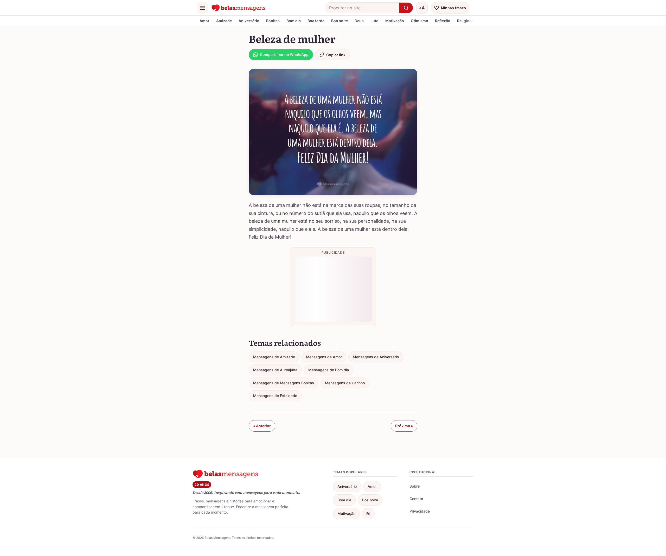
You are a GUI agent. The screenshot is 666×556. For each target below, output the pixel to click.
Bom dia (293, 20)
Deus (359, 20)
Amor (204, 20)
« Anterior (262, 426)
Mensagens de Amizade (274, 357)
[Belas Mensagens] (238, 7)
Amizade (224, 20)
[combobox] (362, 8)
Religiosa (465, 20)
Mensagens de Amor (324, 357)
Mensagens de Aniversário (376, 357)
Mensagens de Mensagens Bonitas (283, 383)
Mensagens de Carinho (345, 383)
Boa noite (339, 20)
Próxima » (404, 426)
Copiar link (335, 55)
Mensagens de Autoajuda (275, 370)
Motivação (394, 20)
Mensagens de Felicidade (275, 395)
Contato (416, 498)
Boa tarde (316, 20)
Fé (368, 513)
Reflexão (442, 20)
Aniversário (249, 20)
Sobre (414, 486)
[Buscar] (406, 8)
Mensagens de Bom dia (328, 370)
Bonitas (273, 20)
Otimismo (419, 20)
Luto (374, 20)
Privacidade (419, 511)
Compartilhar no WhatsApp (284, 54)
